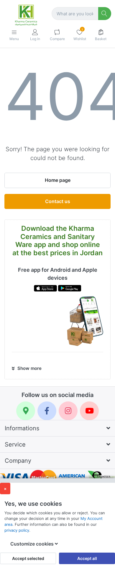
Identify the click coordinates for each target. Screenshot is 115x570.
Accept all (87, 558)
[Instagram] (68, 410)
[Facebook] (46, 410)
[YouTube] (89, 410)
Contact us (57, 201)
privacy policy (16, 530)
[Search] (104, 13)
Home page (57, 180)
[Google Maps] (25, 410)
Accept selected (28, 558)
